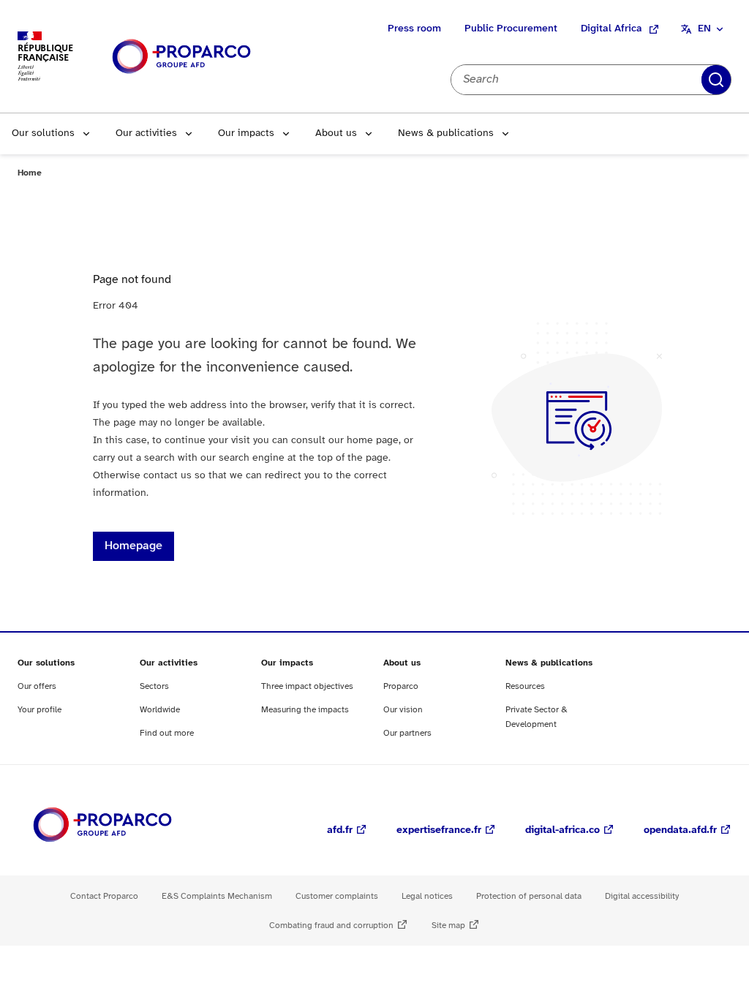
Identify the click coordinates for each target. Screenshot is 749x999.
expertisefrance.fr (438, 830)
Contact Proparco (104, 896)
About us (336, 133)
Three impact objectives (307, 686)
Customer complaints (337, 896)
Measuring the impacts (305, 710)
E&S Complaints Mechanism (217, 896)
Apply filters (716, 79)
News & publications (446, 133)
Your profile (39, 710)
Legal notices (427, 896)
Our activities (146, 133)
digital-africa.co (562, 830)
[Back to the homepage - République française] (181, 56)
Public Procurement (510, 28)
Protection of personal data (528, 896)
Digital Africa (611, 28)
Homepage (133, 546)
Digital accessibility (642, 896)
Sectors (154, 686)
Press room (414, 28)
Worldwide (160, 710)
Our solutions (43, 133)
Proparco (400, 686)
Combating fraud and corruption (331, 925)
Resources (525, 686)
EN (704, 28)
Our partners (407, 733)
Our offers (37, 686)
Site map (448, 925)
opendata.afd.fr (680, 830)
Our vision (403, 710)
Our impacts (246, 133)
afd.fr (340, 830)
